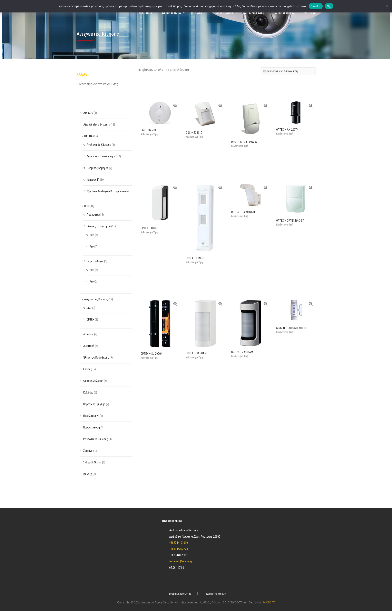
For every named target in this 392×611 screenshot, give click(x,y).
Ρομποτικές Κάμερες (95, 439)
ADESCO (88, 112)
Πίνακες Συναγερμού (99, 226)
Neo (92, 235)
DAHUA (88, 136)
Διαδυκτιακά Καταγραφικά (102, 156)
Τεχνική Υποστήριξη (215, 593)
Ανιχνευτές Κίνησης (96, 299)
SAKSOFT (268, 602)
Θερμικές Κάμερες (97, 168)
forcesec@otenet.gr (181, 561)
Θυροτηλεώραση (93, 380)
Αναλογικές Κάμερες (99, 144)
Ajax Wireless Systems (96, 124)
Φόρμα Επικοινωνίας (180, 593)
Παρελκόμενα (91, 415)
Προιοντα (173, 13)
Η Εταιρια (226, 13)
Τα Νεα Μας (255, 13)
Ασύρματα (93, 214)
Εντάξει (316, 6)
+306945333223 (178, 548)
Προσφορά (285, 13)
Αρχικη (146, 13)
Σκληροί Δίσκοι (92, 462)
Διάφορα (88, 334)
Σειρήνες (88, 450)
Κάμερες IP (93, 179)
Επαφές (87, 369)
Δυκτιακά (88, 346)
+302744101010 (178, 542)
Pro (92, 246)
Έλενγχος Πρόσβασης (96, 357)
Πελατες (199, 13)
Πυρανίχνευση (91, 427)
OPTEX (90, 319)
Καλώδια (88, 392)
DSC (86, 206)
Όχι (329, 6)
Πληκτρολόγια (95, 261)
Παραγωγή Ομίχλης (94, 404)
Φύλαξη (87, 474)
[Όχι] (387, 6)
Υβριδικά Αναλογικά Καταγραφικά (106, 191)
